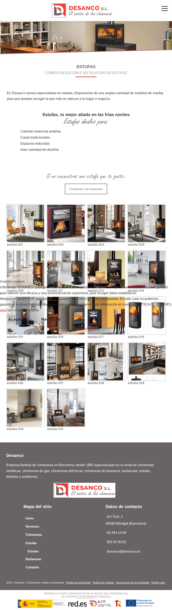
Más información (86, 328)
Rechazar (51, 319)
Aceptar (16, 319)
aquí (3, 310)
